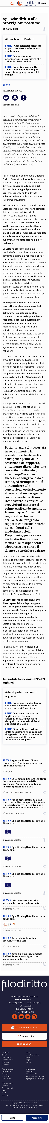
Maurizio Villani (12, 792)
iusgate (8, 771)
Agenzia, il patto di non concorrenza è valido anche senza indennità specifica (23, 705)
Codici (4, 1090)
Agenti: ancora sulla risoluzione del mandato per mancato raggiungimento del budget (22, 71)
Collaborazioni (30, 1069)
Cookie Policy (6, 1079)
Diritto (6, 85)
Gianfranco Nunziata (14, 813)
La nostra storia (7, 1060)
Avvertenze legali (7, 1069)
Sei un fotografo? (31, 1074)
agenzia (6, 105)
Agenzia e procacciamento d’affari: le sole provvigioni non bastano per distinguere (22, 956)
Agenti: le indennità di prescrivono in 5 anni (20, 939)
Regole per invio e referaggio (35, 1079)
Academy (5, 1086)
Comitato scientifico (32, 1055)
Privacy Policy (6, 1076)
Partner (28, 1062)
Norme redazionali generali (35, 1076)
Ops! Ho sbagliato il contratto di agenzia (24, 822)
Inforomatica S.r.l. (8, 1057)
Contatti (4, 1055)
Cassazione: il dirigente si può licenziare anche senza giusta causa (23, 48)
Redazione (5, 1062)
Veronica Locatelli (13, 840)
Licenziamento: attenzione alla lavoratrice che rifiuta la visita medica (23, 59)
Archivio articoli (7, 1088)
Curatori (28, 1057)
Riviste (4, 1093)
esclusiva (15, 105)
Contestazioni (6, 1071)
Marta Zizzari (26, 792)
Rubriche (5, 1095)
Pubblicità (5, 1065)
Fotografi (29, 1060)
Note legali (5, 1074)
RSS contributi (7, 1083)
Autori (28, 1052)
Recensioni (29, 1071)
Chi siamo (5, 1052)
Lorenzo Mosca (13, 90)
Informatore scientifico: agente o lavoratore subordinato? (21, 901)
